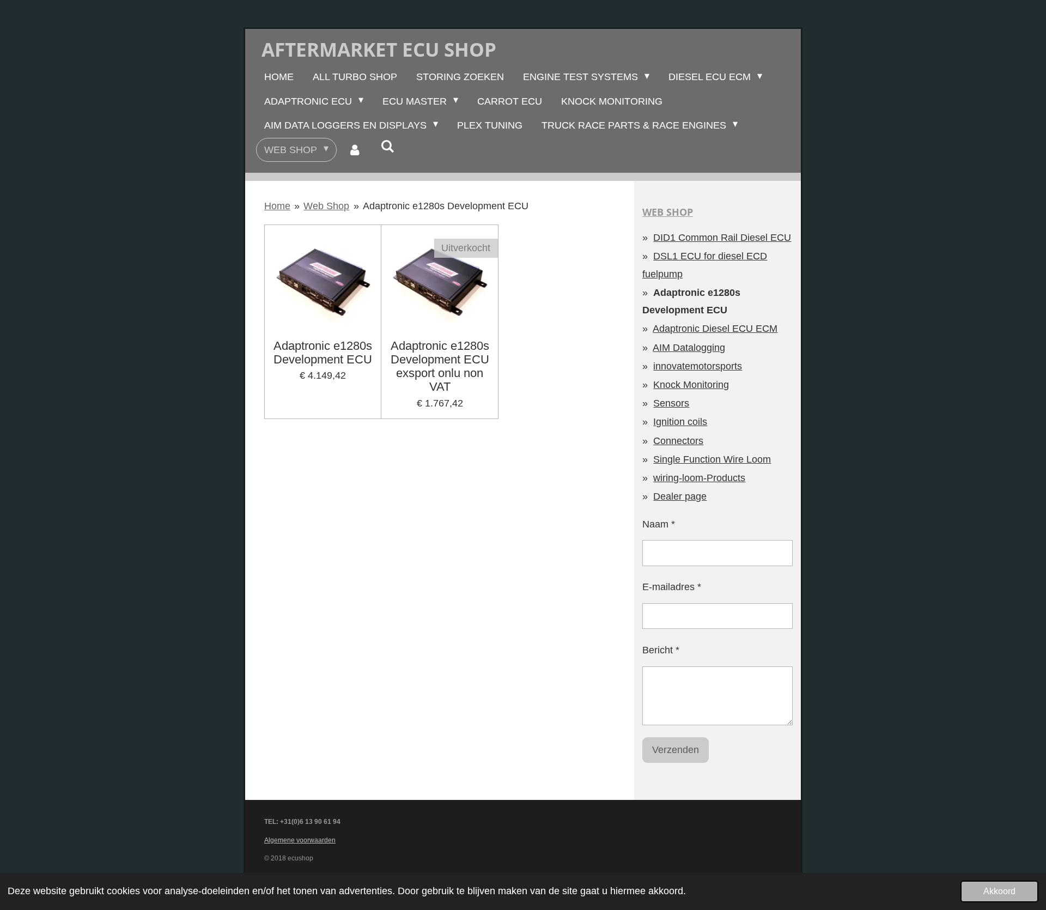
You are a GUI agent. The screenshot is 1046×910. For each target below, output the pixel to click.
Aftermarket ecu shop (379, 49)
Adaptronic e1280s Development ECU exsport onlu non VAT (440, 366)
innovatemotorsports (697, 366)
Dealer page (680, 496)
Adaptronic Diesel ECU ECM (715, 328)
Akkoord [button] (999, 891)
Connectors (678, 440)
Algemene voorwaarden (300, 840)
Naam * (658, 524)
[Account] (354, 150)
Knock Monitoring (691, 384)
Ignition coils (680, 421)
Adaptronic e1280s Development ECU (445, 206)
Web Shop (326, 206)
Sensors (671, 403)
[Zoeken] (387, 147)
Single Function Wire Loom (712, 459)
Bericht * (660, 650)
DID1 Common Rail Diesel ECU (722, 237)
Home (277, 206)
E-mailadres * (671, 586)
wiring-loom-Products (699, 477)
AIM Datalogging (689, 347)
